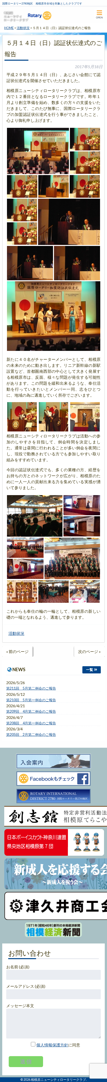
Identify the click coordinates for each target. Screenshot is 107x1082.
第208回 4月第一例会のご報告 (31, 723)
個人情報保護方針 (52, 1044)
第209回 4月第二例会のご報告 (31, 711)
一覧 (89, 669)
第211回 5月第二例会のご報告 (31, 688)
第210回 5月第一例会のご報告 (31, 700)
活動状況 (16, 633)
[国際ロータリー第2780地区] (53, 796)
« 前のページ (17, 651)
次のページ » (89, 651)
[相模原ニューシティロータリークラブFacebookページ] (53, 779)
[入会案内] (53, 761)
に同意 (58, 1044)
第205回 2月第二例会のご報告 (31, 734)
